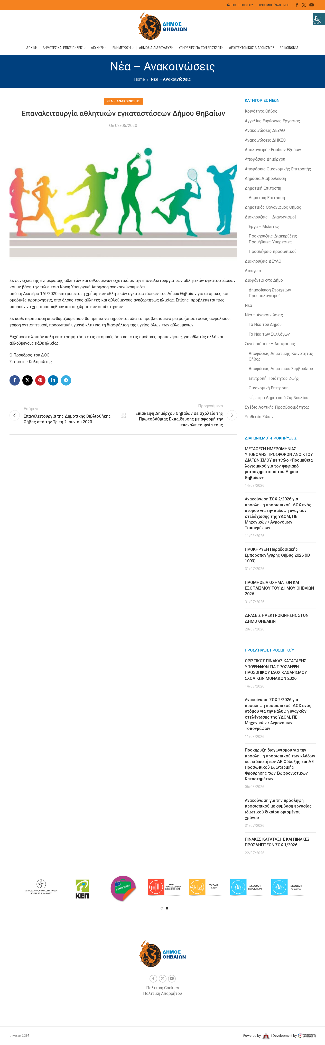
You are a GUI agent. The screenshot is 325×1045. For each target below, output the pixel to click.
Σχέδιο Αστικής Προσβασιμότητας (277, 407)
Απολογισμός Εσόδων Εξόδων (273, 149)
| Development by (284, 1036)
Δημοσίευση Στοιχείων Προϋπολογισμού (270, 293)
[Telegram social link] (66, 380)
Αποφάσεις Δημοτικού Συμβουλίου (281, 368)
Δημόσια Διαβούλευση (265, 178)
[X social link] (304, 5)
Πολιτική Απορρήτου (162, 993)
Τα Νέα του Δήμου (265, 324)
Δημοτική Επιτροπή (263, 188)
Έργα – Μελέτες (264, 226)
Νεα (248, 305)
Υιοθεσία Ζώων (259, 416)
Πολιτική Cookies (162, 987)
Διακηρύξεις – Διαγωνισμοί (270, 217)
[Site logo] (162, 25)
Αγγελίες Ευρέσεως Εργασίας (272, 120)
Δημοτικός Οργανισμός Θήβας (273, 207)
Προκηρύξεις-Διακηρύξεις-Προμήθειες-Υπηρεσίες (274, 239)
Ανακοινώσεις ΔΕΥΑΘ (265, 130)
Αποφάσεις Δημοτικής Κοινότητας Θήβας (281, 356)
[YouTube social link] (311, 5)
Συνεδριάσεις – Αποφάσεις (270, 343)
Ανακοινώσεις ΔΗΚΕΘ (265, 140)
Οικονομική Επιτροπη (269, 388)
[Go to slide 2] (167, 908)
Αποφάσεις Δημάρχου (265, 159)
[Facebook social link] (297, 5)
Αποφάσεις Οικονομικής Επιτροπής (278, 169)
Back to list (123, 415)
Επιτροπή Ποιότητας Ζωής (274, 378)
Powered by (252, 1036)
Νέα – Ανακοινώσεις (171, 79)
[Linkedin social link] (53, 380)
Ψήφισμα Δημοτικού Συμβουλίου (278, 397)
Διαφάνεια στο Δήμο (264, 280)
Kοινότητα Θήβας (261, 111)
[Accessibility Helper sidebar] (319, 19)
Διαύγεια (253, 270)
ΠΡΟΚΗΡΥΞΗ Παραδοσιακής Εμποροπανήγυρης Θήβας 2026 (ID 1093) (277, 555)
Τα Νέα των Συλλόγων (269, 334)
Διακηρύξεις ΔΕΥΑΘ (263, 261)
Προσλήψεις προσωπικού (272, 251)
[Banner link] (41, 887)
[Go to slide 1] (162, 908)
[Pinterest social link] (40, 380)
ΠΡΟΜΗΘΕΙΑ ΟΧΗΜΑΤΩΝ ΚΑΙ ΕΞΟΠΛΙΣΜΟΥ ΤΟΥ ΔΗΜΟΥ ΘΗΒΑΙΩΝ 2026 (279, 588)
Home (139, 79)
